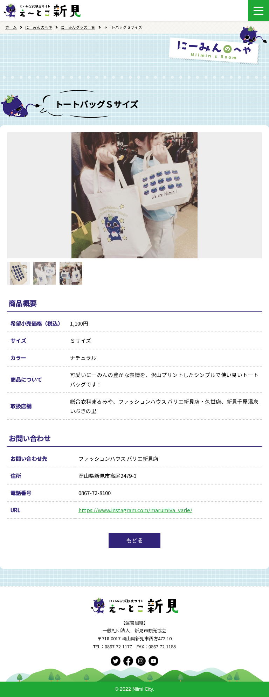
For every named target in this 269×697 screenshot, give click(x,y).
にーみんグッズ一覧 (78, 27)
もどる (134, 540)
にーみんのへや (38, 27)
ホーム (11, 27)
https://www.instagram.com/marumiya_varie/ (135, 510)
